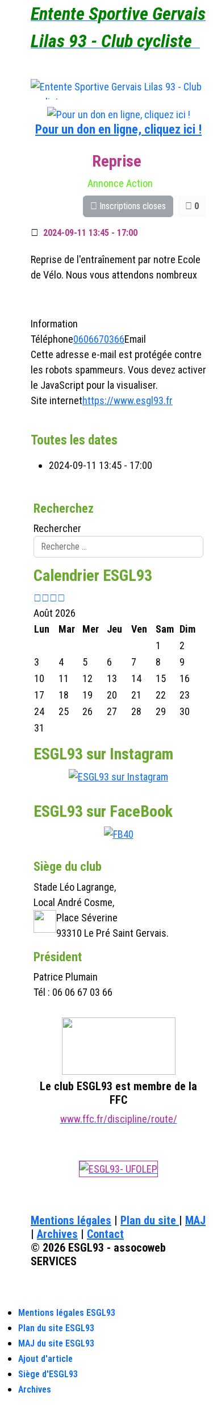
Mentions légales (71, 1220)
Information (54, 324)
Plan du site (149, 1220)
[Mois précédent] (45, 598)
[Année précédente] (37, 598)
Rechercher (57, 528)
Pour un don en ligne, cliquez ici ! (118, 129)
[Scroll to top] (4, 1413)
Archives (57, 1234)
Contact (105, 1234)
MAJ (195, 1220)
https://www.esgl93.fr (127, 400)
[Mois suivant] (61, 598)
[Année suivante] (53, 598)
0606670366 (98, 339)
